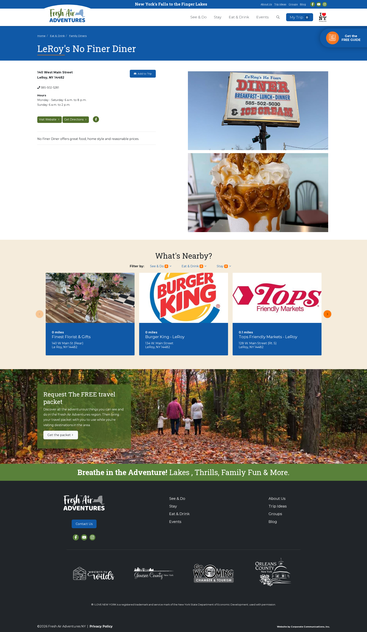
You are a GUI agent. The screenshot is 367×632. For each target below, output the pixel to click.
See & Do (198, 17)
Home (41, 35)
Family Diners (78, 35)
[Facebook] (312, 4)
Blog (303, 4)
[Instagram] (324, 4)
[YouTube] (318, 4)
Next (327, 314)
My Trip (299, 17)
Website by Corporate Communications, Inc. (303, 626)
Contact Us (84, 524)
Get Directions (74, 119)
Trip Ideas (280, 4)
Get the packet (59, 435)
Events (262, 17)
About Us (266, 4)
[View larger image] (258, 111)
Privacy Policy (101, 626)
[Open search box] (278, 17)
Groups (293, 4)
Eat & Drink (239, 17)
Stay (217, 17)
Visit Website (48, 119)
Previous (39, 314)
